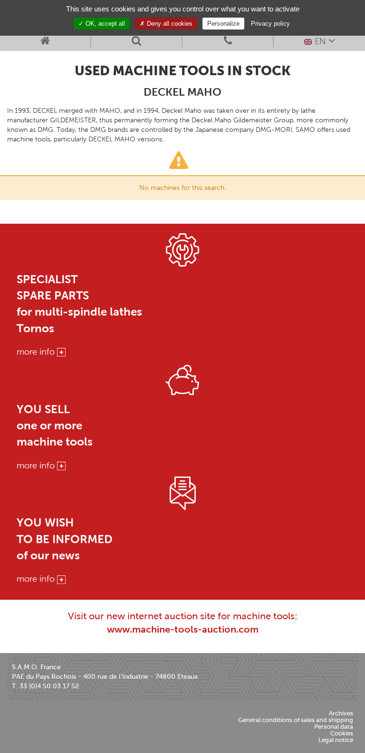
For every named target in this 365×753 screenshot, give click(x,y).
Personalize (223, 23)
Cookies (341, 733)
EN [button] (320, 41)
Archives (341, 713)
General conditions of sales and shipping (295, 719)
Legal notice (335, 739)
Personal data (333, 726)
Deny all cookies (168, 23)
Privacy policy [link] (270, 23)
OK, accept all (104, 23)
